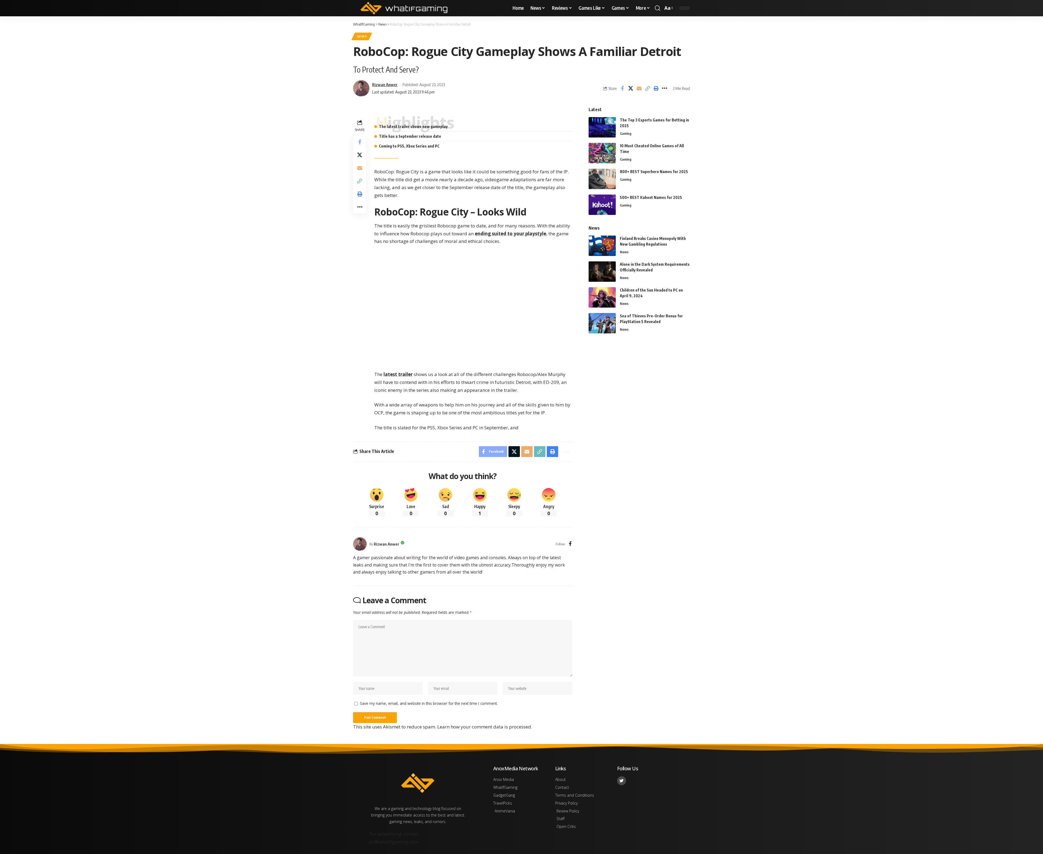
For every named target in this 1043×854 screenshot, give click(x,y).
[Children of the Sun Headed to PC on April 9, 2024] (602, 297)
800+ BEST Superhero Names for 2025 (654, 171)
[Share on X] (630, 88)
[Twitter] (621, 780)
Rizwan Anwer (385, 84)
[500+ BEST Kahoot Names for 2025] (602, 205)
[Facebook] (570, 544)
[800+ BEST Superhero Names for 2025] (602, 179)
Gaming (625, 133)
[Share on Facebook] (622, 88)
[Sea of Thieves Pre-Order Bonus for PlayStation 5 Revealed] (602, 323)
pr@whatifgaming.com (394, 842)
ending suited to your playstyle (510, 233)
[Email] (639, 88)
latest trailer (398, 374)
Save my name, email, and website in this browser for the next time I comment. (429, 703)
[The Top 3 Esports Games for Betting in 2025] (602, 127)
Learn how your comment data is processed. (484, 727)
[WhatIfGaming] (404, 8)
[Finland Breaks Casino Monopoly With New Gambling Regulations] (602, 246)
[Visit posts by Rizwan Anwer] (360, 544)
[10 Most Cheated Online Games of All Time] (602, 153)
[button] (657, 8)
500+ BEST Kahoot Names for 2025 (651, 197)
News (362, 36)
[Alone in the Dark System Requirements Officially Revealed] (602, 271)
